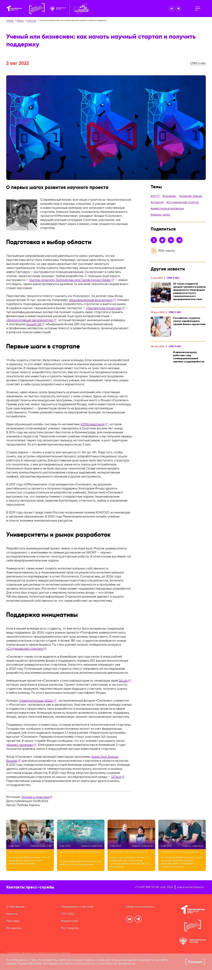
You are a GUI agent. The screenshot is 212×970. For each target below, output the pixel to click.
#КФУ (10, 852)
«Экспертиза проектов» (104, 308)
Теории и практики (35, 797)
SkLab (123, 680)
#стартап (157, 202)
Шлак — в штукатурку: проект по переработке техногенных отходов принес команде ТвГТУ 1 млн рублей (129, 862)
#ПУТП (155, 196)
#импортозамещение (92, 852)
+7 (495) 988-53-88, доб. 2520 (154, 887)
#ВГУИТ (80, 852)
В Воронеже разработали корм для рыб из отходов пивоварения (81, 863)
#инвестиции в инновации (167, 208)
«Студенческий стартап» (24, 648)
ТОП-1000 (67, 914)
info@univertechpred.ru (140, 906)
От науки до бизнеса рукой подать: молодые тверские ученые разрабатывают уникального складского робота (182, 862)
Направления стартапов (77, 906)
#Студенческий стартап (183, 202)
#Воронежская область (68, 852)
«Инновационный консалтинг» (91, 300)
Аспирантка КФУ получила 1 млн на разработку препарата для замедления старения (29, 860)
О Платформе (15, 906)
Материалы (13, 928)
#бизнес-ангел (160, 214)
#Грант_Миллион (19, 852)
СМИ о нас (173, 278)
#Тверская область (117, 852)
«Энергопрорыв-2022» (36, 700)
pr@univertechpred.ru (190, 887)
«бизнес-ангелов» (19, 745)
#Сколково (169, 196)
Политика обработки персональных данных (38, 953)
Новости (11, 914)
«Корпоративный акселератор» (29, 320)
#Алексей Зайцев (190, 196)
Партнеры (13, 921)
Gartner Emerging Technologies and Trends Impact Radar (70, 280)
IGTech (116, 777)
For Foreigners (70, 928)
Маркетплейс (70, 921)
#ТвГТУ (128, 852)
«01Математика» (92, 424)
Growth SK (33, 324)
